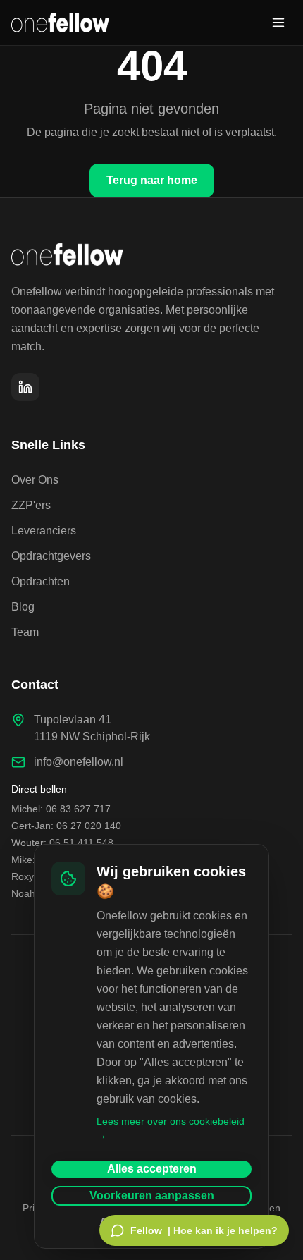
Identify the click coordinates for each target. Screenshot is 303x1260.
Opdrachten (40, 581)
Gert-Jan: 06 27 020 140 (66, 825)
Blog (23, 607)
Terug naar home (151, 180)
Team (25, 632)
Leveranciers (43, 531)
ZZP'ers (31, 505)
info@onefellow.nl (78, 762)
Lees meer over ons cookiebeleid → (171, 1128)
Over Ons (34, 480)
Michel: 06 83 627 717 (61, 808)
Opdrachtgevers (51, 556)
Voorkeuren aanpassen (151, 1195)
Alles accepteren (152, 1169)
